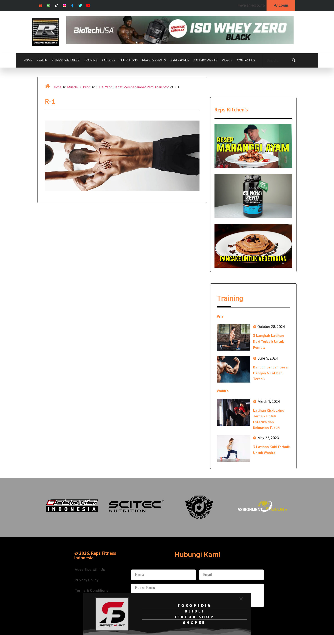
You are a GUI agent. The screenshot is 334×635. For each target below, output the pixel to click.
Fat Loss (108, 60)
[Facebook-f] (72, 5)
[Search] (293, 60)
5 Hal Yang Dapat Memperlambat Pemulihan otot (132, 87)
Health (42, 60)
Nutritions (129, 60)
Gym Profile (179, 60)
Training (90, 60)
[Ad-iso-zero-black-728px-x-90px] (180, 43)
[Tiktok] (56, 5)
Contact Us (246, 60)
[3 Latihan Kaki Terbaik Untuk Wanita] (233, 448)
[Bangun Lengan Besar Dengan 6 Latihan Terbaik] (233, 369)
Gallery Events (205, 60)
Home (28, 60)
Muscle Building (78, 87)
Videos (227, 60)
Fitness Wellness (65, 60)
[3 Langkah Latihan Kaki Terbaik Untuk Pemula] (233, 337)
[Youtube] (88, 5)
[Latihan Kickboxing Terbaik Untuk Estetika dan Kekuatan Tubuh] (233, 412)
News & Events (154, 60)
